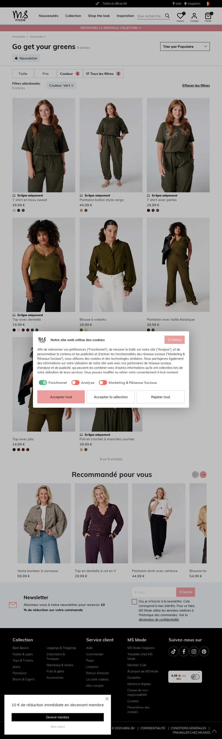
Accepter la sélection (111, 397)
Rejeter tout (160, 397)
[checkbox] (52, 382)
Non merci (58, 727)
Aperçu (177, 340)
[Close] (107, 698)
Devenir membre (57, 717)
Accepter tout (61, 397)
